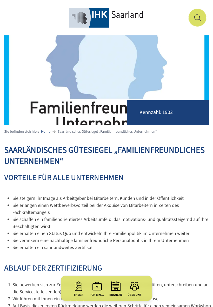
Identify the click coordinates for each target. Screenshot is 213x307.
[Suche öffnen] (197, 17)
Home (45, 131)
